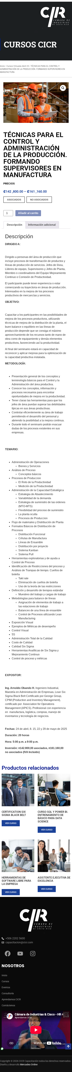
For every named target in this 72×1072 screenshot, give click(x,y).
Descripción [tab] (14, 224)
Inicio (2, 66)
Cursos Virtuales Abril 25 (18, 66)
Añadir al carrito (28, 213)
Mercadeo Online (29, 1064)
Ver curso (10, 823)
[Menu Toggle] (36, 31)
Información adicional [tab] (42, 224)
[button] (63, 88)
